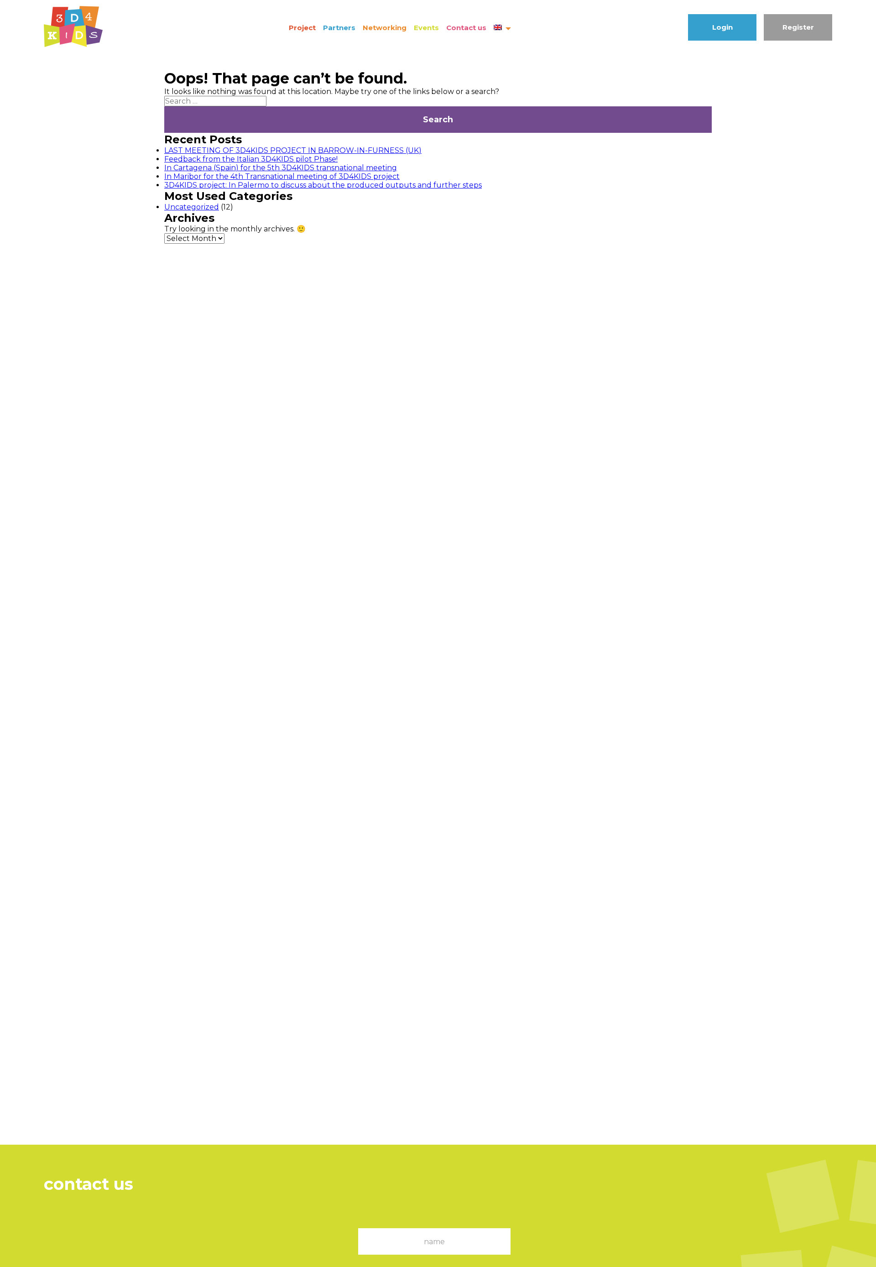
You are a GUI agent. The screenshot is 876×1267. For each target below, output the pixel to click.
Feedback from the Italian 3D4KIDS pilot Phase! (251, 159)
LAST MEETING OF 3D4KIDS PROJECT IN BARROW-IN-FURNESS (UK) (293, 150)
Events (426, 27)
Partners (339, 27)
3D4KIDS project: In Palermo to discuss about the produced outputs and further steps (323, 185)
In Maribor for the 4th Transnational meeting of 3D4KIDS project (282, 176)
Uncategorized (191, 207)
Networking (385, 27)
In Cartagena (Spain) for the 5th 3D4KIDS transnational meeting (280, 167)
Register (798, 27)
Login (722, 27)
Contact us (466, 27)
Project (302, 27)
